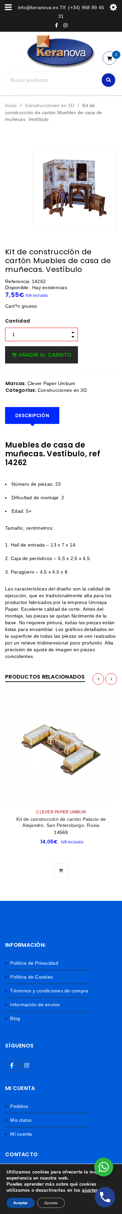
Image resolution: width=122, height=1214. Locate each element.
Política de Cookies (31, 977)
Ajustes (51, 1203)
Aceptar (20, 1203)
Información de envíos (35, 1004)
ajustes (90, 1190)
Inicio (11, 105)
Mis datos (21, 1120)
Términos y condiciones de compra (49, 990)
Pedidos (19, 1106)
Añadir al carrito (45, 355)
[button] (61, 854)
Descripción (32, 415)
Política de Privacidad (34, 963)
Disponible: (17, 287)
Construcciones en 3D (49, 105)
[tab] (32, 415)
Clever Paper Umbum (51, 383)
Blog (15, 1018)
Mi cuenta (21, 1134)
